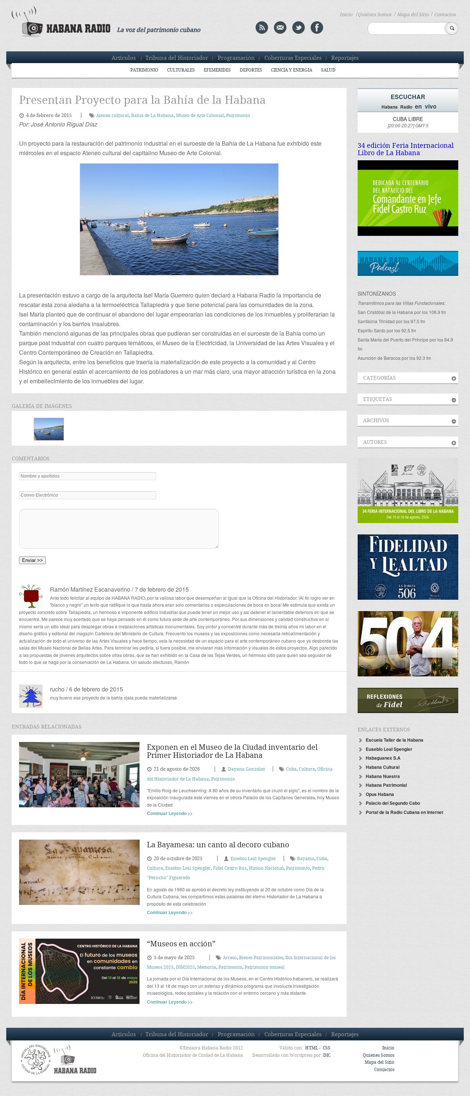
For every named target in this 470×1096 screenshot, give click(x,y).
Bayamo (305, 858)
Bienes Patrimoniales (261, 958)
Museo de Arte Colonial (200, 115)
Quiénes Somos (374, 14)
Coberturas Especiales (293, 58)
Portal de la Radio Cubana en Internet (404, 812)
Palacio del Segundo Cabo (393, 803)
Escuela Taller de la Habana (394, 740)
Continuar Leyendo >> (170, 813)
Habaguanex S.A (383, 758)
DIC (326, 1055)
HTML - (313, 1048)
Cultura (307, 769)
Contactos (445, 14)
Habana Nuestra (383, 776)
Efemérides (217, 70)
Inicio (346, 14)
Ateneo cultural (112, 115)
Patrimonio (144, 70)
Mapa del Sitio (413, 14)
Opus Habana (380, 794)
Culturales (181, 70)
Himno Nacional (266, 868)
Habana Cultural (383, 767)
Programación (236, 58)
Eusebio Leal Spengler (253, 858)
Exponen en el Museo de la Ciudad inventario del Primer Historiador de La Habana (232, 752)
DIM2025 (185, 967)
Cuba (291, 769)
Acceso (230, 958)
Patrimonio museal (265, 967)
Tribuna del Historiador (176, 58)
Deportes (251, 70)
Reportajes (345, 58)
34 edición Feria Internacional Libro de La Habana (406, 149)
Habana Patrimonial (386, 785)
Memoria (206, 967)
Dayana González (246, 769)
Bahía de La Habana (152, 115)
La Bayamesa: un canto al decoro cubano (218, 845)
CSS (326, 1048)
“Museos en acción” (181, 944)
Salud (328, 70)
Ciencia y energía (291, 70)
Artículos (124, 58)
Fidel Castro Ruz (230, 868)
